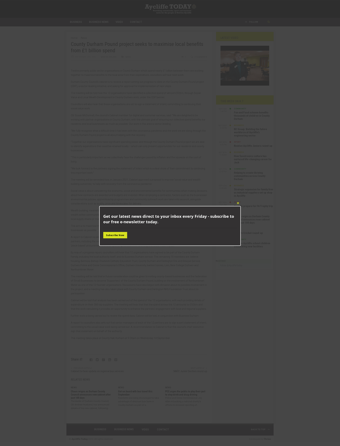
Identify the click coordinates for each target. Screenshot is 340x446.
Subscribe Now (115, 235)
